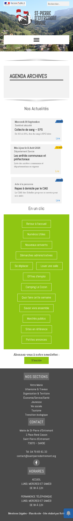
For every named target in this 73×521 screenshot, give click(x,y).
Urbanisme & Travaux (36, 389)
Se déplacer (21, 266)
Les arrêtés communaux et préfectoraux (30, 157)
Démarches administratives (36, 255)
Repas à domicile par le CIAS (31, 188)
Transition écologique (36, 415)
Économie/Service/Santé (36, 398)
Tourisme (36, 410)
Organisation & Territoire (36, 393)
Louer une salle (49, 266)
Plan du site (35, 513)
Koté (62, 513)
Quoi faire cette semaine (36, 297)
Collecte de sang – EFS (29, 129)
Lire (58, 138)
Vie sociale (36, 406)
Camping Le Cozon (36, 287)
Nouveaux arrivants (36, 245)
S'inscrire (36, 360)
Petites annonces (36, 339)
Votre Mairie (36, 385)
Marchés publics (36, 318)
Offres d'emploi (36, 276)
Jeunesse (36, 402)
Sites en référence (36, 329)
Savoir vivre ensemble (36, 308)
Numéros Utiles (36, 234)
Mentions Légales (17, 513)
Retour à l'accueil (36, 224)
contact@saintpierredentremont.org (36, 456)
